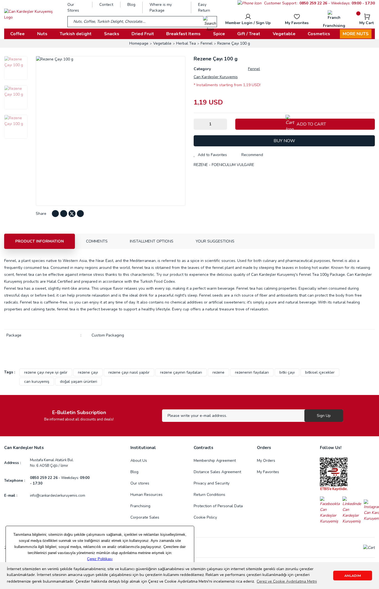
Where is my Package (161, 7)
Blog (131, 4)
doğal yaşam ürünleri (78, 381)
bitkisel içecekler (320, 372)
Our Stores (73, 7)
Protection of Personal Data (218, 506)
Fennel (254, 69)
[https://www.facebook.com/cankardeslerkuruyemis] (331, 510)
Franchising (140, 506)
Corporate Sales (144, 517)
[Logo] (31, 14)
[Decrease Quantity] (198, 124)
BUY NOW (284, 141)
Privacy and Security (211, 483)
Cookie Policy (205, 517)
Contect (106, 4)
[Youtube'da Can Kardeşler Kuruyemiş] (63, 213)
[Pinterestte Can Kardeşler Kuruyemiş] (80, 213)
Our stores (139, 483)
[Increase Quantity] (223, 124)
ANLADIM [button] (352, 575)
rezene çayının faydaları (181, 372)
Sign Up (324, 415)
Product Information (39, 241)
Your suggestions (215, 241)
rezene (218, 372)
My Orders (266, 460)
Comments (97, 241)
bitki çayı (287, 372)
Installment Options (151, 241)
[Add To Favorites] (210, 155)
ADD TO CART (311, 124)
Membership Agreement (215, 460)
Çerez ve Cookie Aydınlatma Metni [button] (287, 581)
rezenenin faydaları (252, 372)
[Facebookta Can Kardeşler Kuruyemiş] (55, 213)
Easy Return (204, 7)
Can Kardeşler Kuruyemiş (216, 77)
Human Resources (146, 494)
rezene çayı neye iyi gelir (45, 372)
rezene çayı (88, 372)
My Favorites (268, 472)
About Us (138, 460)
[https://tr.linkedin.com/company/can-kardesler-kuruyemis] (353, 510)
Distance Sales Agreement (217, 472)
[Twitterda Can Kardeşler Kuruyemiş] (72, 213)
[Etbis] (334, 474)
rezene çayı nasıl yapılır (129, 372)
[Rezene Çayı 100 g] (15, 68)
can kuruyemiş (36, 381)
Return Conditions (209, 494)
